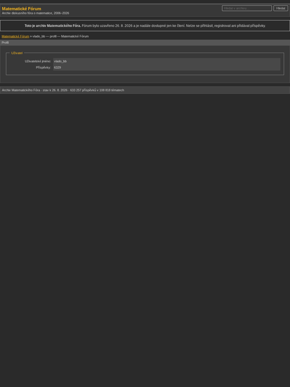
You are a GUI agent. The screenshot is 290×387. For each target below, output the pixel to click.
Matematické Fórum (21, 8)
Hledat (280, 8)
